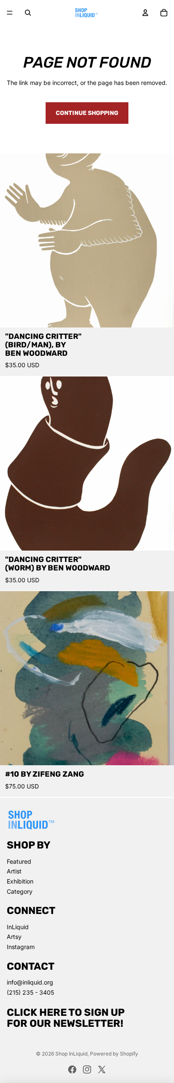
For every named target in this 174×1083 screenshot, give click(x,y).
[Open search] (28, 12)
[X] (102, 1069)
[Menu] (9, 12)
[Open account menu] (145, 12)
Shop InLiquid (71, 1053)
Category (20, 891)
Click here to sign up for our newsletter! (66, 1018)
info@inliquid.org (30, 982)
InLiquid (18, 926)
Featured (19, 861)
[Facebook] (72, 1069)
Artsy (14, 936)
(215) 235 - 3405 (30, 992)
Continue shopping (87, 113)
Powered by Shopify (114, 1053)
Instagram (21, 946)
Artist (14, 871)
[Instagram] (87, 1069)
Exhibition (20, 881)
